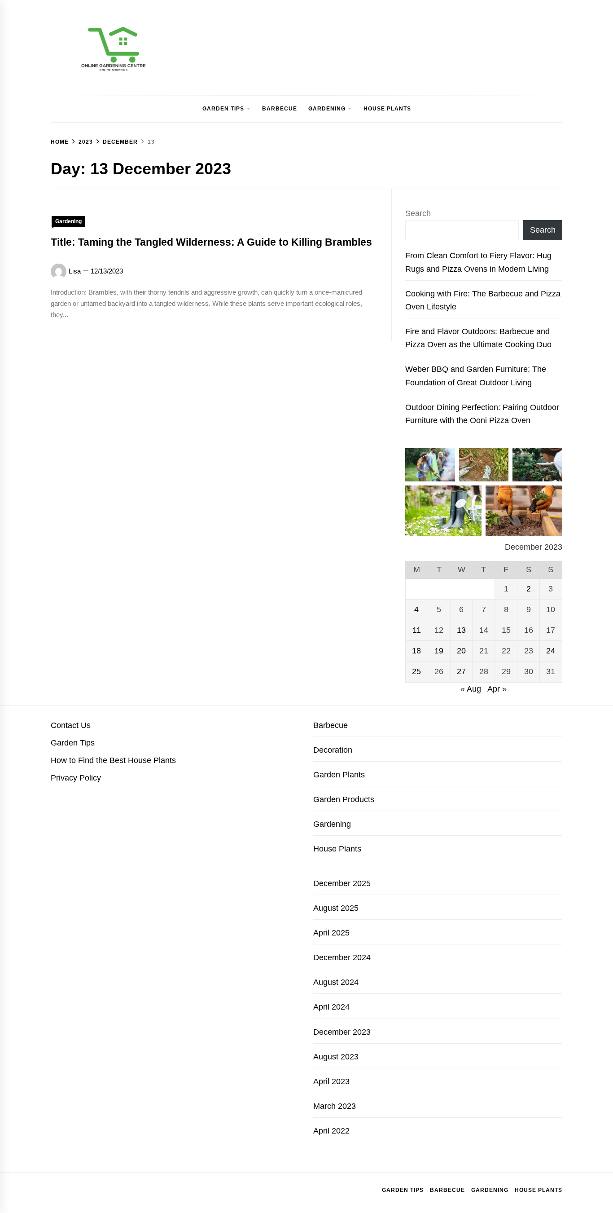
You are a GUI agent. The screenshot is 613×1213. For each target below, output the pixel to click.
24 (550, 650)
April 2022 (331, 1130)
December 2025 (342, 883)
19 (438, 650)
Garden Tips (223, 109)
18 (416, 650)
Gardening (327, 109)
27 (461, 671)
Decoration (332, 749)
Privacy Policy (76, 777)
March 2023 (334, 1106)
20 (461, 650)
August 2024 (336, 982)
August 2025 (336, 908)
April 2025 (331, 932)
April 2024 (331, 1006)
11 (416, 630)
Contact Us (71, 725)
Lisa (75, 271)
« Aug (470, 688)
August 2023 (336, 1056)
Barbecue (279, 109)
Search (418, 213)
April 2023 (331, 1081)
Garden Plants (339, 774)
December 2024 (342, 957)
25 (416, 671)
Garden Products (343, 799)
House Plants (387, 109)
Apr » (497, 688)
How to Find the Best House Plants (113, 760)
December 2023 (342, 1032)
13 (461, 630)
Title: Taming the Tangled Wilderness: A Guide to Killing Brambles (211, 242)
